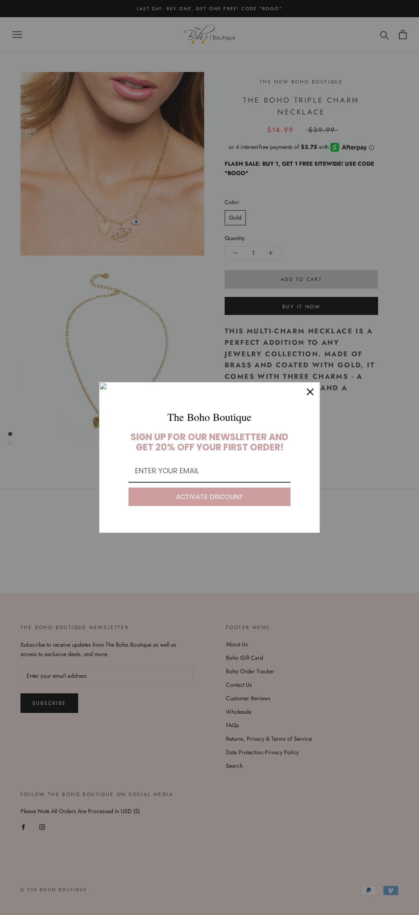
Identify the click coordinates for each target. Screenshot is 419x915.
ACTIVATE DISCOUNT (209, 496)
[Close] (310, 392)
